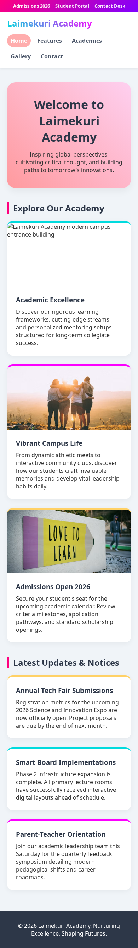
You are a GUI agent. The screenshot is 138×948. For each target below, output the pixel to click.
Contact (52, 56)
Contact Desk (109, 6)
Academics (87, 41)
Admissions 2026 (31, 6)
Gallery (21, 56)
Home (19, 41)
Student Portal (72, 6)
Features (49, 41)
